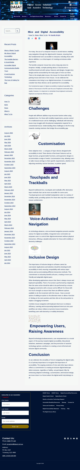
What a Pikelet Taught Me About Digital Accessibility (11, 53)
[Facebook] (29, 38)
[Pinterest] (36, 38)
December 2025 (9, 158)
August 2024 (8, 209)
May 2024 (7, 219)
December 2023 (9, 234)
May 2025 (7, 180)
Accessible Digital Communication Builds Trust (11, 68)
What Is (6, 111)
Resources (48, 16)
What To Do (8, 114)
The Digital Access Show (36, 16)
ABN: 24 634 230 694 (9, 456)
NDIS (6, 105)
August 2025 (8, 171)
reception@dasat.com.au (15, 444)
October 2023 (8, 241)
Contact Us (63, 16)
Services (24, 16)
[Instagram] (77, 438)
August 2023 (8, 247)
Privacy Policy (60, 405)
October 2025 (8, 165)
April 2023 (7, 260)
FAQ (68, 408)
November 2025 (9, 161)
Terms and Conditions (49, 405)
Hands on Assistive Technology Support (53, 399)
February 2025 (9, 190)
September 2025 (9, 168)
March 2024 (8, 225)
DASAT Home (46, 393)
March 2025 (8, 187)
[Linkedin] (39, 38)
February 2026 (9, 152)
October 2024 (8, 203)
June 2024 (7, 215)
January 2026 (8, 155)
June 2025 (7, 177)
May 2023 (7, 257)
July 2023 (7, 250)
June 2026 (7, 139)
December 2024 (9, 196)
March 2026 (8, 149)
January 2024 (8, 231)
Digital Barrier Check (60, 396)
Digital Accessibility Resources (69, 393)
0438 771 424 (11, 441)
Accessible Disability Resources (51, 402)
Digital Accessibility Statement (51, 408)
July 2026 (7, 136)
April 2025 (7, 184)
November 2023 (9, 238)
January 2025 (8, 193)
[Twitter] (32, 38)
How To (7, 101)
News (6, 108)
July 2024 (7, 212)
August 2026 (8, 133)
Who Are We (17, 16)
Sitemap (64, 402)
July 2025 (7, 174)
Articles (56, 16)
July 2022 (7, 263)
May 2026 (7, 142)
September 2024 (9, 206)
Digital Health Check (48, 396)
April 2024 (7, 222)
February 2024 (9, 228)
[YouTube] (74, 438)
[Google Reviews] (71, 438)
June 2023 (7, 253)
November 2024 (9, 200)
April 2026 (7, 146)
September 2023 (9, 244)
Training (63, 408)
